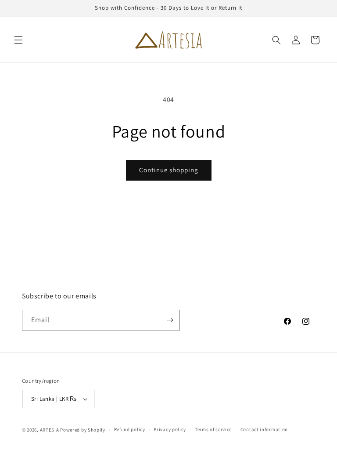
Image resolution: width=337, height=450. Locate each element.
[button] (18, 40)
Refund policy (129, 429)
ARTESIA (49, 430)
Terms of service (213, 429)
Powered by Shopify (82, 430)
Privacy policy (170, 429)
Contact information (264, 429)
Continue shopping (168, 170)
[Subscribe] (169, 320)
